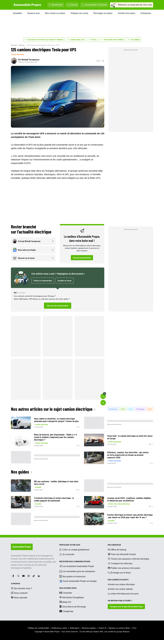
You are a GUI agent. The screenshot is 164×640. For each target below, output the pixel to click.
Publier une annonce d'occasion (125, 568)
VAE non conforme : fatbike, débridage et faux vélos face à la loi (56, 482)
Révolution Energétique (73, 597)
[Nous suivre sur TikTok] (33, 576)
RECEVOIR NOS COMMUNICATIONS (74, 561)
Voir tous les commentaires (57, 305)
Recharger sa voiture (103, 13)
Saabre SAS (98, 632)
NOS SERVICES (114, 545)
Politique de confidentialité (38, 628)
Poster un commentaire (43, 280)
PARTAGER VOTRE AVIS (69, 545)
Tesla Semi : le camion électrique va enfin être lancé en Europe (129, 437)
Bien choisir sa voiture (55, 13)
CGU (134, 628)
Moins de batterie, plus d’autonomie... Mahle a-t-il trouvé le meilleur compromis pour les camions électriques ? (55, 437)
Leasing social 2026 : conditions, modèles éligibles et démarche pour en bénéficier (129, 499)
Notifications (75, 628)
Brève (150, 409)
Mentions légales (89, 628)
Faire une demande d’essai (123, 554)
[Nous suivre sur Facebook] (13, 576)
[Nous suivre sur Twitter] (18, 576)
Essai (130, 409)
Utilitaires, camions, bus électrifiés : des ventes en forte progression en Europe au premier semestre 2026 (128, 455)
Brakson (126, 632)
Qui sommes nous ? (23, 588)
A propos (15, 584)
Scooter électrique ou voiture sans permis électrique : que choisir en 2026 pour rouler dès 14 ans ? (130, 516)
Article (123, 409)
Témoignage (140, 409)
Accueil (14, 45)
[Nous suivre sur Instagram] (28, 576)
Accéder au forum (64, 280)
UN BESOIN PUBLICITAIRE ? (120, 601)
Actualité (38, 487)
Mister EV (66, 602)
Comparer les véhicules (121, 563)
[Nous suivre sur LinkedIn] (39, 576)
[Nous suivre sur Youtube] (23, 576)
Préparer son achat (79, 13)
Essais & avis (33, 13)
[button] (57, 300)
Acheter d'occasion (126, 13)
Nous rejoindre (20, 598)
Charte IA (102, 628)
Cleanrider (67, 593)
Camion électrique (17, 54)
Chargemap (67, 611)
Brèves (21, 45)
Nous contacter (21, 593)
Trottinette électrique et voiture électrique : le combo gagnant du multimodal (54, 499)
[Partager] (103, 60)
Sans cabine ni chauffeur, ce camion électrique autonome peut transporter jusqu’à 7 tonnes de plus (56, 419)
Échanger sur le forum (121, 573)
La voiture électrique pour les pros (123, 594)
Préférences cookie (59, 628)
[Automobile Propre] (27, 5)
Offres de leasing (118, 550)
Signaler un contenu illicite (119, 628)
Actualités (17, 13)
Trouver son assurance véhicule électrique (130, 559)
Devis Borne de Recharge (74, 607)
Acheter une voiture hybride (120, 589)
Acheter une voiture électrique (119, 504)
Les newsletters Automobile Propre (78, 566)
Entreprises (146, 13)
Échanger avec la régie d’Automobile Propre (126, 606)
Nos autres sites (67, 588)
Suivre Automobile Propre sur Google (80, 581)
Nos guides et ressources (73, 576)
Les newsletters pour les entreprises (78, 571)
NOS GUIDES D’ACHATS (118, 580)
